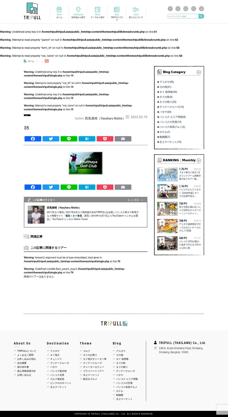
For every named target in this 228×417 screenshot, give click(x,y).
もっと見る (133, 199)
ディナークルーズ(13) (172, 106)
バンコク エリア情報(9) (173, 116)
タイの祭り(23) (168, 101)
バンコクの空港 (124, 382)
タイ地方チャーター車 (94, 358)
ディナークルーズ (59, 362)
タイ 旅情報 (122, 358)
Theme (98, 16)
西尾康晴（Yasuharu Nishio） (105, 118)
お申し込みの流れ (26, 358)
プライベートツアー (93, 370)
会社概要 (22, 362)
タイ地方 (55, 354)
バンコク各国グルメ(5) (172, 126)
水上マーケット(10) (170, 141)
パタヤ (53, 366)
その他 (119, 354)
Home (59, 16)
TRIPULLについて (26, 350)
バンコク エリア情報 (127, 378)
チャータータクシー (93, 366)
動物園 (119, 394)
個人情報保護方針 (26, 370)
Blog (117, 17)
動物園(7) (165, 136)
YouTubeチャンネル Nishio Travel (70, 219)
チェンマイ (56, 358)
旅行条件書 (23, 366)
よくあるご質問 (25, 354)
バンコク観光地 (58, 370)
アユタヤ (55, 350)
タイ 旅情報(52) (168, 91)
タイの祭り (122, 366)
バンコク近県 (57, 374)
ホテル (119, 390)
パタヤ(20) (165, 111)
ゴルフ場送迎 (57, 378)
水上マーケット (58, 386)
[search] (201, 16)
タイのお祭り (90, 354)
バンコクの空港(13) (170, 121)
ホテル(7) (165, 131)
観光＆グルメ (90, 378)
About (136, 16)
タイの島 (121, 362)
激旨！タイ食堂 (74, 215)
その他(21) (165, 86)
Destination (78, 16)
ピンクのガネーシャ (60, 382)
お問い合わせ (24, 374)
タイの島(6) (166, 96)
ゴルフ (86, 350)
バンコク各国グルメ (126, 386)
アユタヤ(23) (167, 81)
